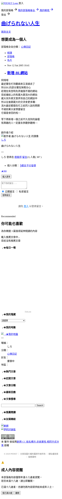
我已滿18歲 (7, 493)
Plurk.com (28, 311)
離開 (17, 493)
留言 (24, 157)
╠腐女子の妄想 (28, 165)
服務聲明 (32, 457)
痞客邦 (18, 157)
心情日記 (26, 47)
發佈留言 (6, 195)
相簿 (9, 53)
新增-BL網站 (17, 73)
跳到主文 (6, 32)
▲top (4, 171)
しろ (3, 140)
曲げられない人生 (20, 23)
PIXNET (14, 454)
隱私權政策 (53, 454)
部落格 (10, 56)
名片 (9, 60)
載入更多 (6, 177)
